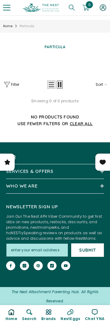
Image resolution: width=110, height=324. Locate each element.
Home (8, 26)
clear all (81, 123)
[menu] (6, 7)
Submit (87, 250)
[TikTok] (52, 265)
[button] (51, 85)
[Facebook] (10, 265)
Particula (27, 26)
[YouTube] (65, 265)
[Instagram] (24, 265)
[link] (29, 314)
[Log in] (103, 8)
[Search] (71, 7)
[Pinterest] (38, 265)
